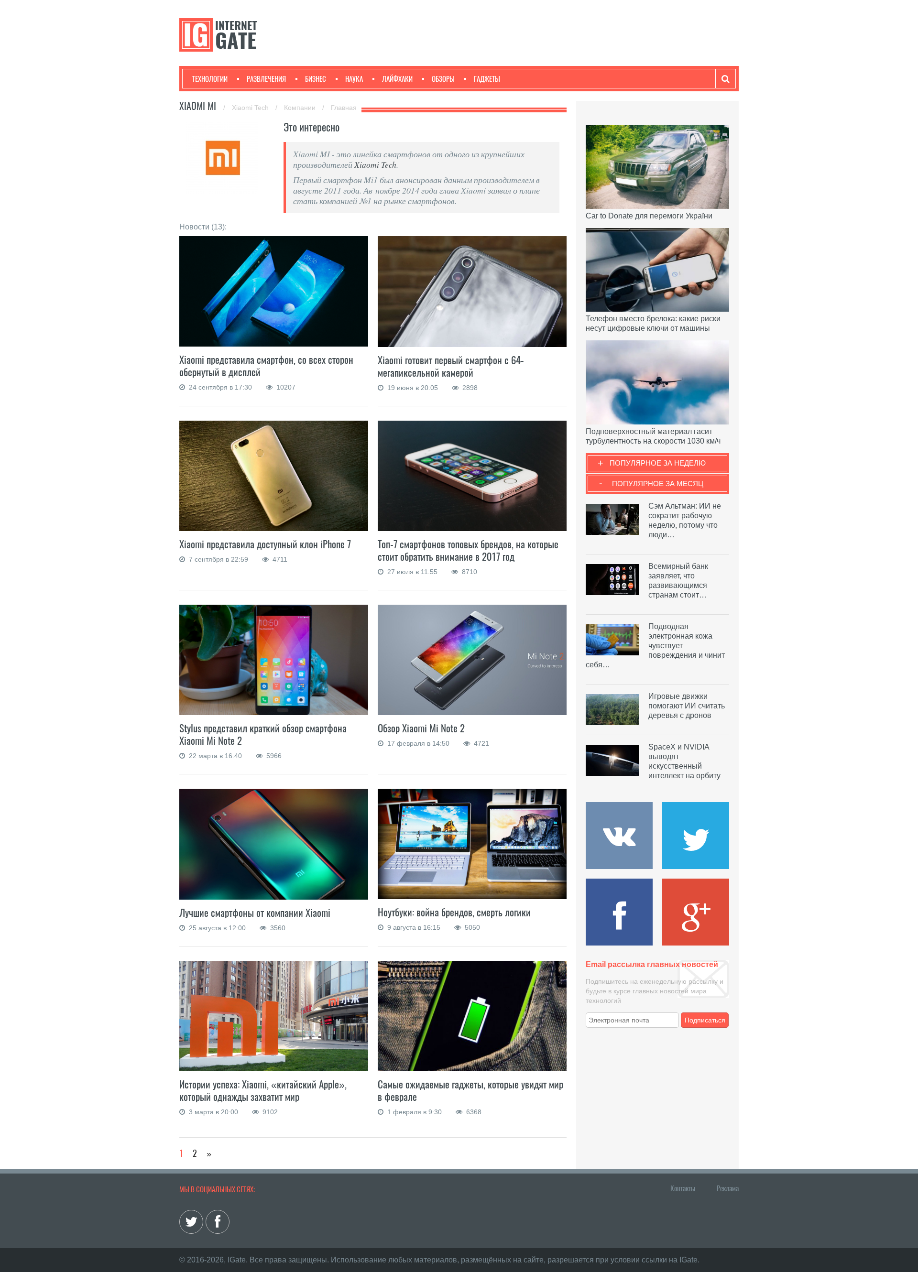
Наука (354, 79)
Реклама (728, 1188)
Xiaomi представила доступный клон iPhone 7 (265, 544)
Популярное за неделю (658, 463)
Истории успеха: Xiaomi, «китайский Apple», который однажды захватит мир (263, 1090)
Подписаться (705, 1020)
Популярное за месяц (657, 483)
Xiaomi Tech (251, 107)
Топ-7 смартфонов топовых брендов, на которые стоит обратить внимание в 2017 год (468, 550)
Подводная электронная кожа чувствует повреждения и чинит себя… (655, 645)
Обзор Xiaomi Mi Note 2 (421, 728)
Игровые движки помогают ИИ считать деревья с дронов (686, 705)
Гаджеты (487, 79)
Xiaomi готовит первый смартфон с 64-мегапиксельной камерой (451, 366)
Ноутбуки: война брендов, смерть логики (454, 912)
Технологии (210, 79)
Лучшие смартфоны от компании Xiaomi (254, 913)
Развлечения (266, 79)
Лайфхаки (397, 79)
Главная (344, 107)
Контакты (682, 1188)
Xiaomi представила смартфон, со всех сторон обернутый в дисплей (266, 366)
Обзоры (443, 79)
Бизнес (315, 79)
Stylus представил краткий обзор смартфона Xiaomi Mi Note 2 (263, 734)
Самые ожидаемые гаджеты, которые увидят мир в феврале (470, 1090)
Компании (300, 107)
